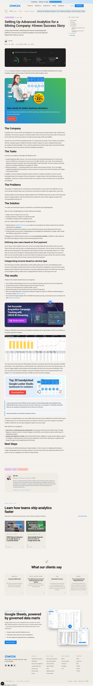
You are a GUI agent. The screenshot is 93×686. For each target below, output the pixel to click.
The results (72, 33)
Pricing (54, 5)
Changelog (63, 666)
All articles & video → (24, 490)
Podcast (78, 666)
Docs (62, 668)
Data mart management (37, 663)
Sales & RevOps (50, 666)
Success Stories (29, 11)
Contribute (63, 663)
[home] (15, 6)
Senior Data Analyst (51, 661)
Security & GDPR (83, 681)
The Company (73, 20)
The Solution (73, 25)
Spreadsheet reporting (37, 658)
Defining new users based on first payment (78, 28)
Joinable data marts (36, 666)
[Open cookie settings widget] (2, 683)
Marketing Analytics (23, 469)
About (77, 658)
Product (29, 5)
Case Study (8, 469)
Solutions (37, 5)
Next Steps (72, 35)
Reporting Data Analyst (51, 658)
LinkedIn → (15, 490)
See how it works (10, 642)
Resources (46, 5)
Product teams (49, 673)
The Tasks (72, 22)
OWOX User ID (21, 293)
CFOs (47, 668)
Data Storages (35, 671)
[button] (30, 5)
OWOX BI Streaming (21, 225)
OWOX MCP (34, 661)
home (15, 11)
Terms (75, 681)
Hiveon (7, 71)
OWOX (11, 373)
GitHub (62, 658)
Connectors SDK (65, 661)
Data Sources (35, 668)
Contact (78, 671)
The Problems (73, 24)
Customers (78, 661)
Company (60, 5)
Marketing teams (50, 671)
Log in (72, 5)
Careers (78, 668)
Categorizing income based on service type (78, 31)
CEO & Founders (50, 663)
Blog (20, 11)
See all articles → (83, 516)
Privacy (70, 681)
